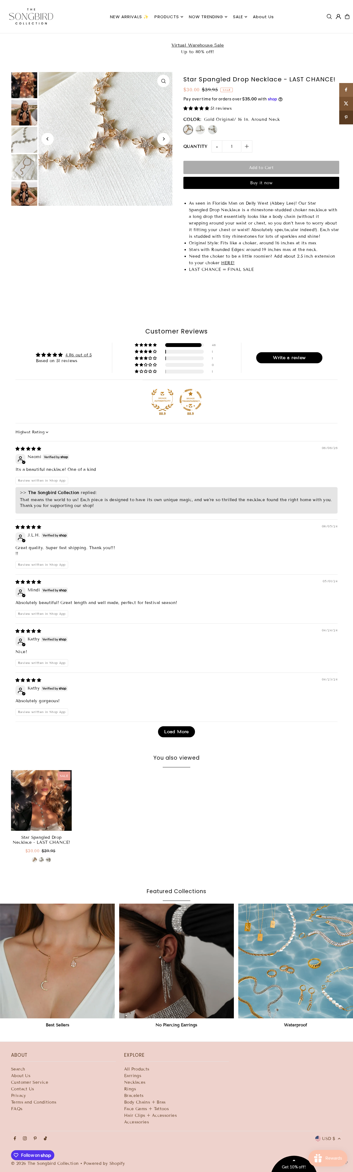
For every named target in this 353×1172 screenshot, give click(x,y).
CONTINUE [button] (219, 148)
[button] (252, 39)
